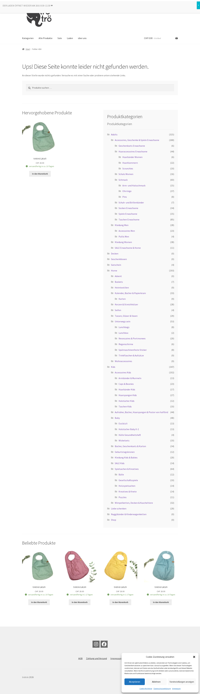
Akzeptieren (134, 681)
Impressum (176, 688)
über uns (82, 38)
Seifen (118, 310)
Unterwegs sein (122, 321)
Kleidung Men (121, 225)
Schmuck (123, 179)
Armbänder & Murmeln (130, 378)
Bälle (121, 474)
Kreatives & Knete (128, 491)
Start (28, 49)
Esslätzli (123, 423)
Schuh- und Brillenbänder (131, 202)
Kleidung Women (123, 242)
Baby (117, 417)
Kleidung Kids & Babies (126, 457)
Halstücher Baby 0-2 (129, 429)
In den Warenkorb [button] (40, 173)
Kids (113, 366)
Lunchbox (123, 332)
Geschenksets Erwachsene (132, 145)
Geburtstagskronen (125, 451)
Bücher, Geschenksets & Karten (130, 446)
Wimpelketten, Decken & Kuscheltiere (134, 502)
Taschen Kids (125, 406)
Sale (60, 38)
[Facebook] (104, 644)
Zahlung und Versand (96, 658)
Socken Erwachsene (128, 208)
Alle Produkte (45, 38)
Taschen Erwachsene (129, 219)
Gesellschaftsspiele (128, 480)
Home (114, 270)
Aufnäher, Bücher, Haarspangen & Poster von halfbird (141, 412)
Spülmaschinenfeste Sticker (133, 349)
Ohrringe (126, 191)
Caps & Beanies (126, 383)
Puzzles (123, 497)
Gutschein (116, 264)
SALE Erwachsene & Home (128, 247)
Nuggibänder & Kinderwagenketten (128, 514)
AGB (80, 658)
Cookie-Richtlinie (146, 688)
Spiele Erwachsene (128, 213)
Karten (122, 298)
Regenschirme (126, 344)
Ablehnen (156, 681)
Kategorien (28, 38)
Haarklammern (130, 162)
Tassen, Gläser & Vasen (126, 315)
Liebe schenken (118, 508)
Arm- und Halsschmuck (133, 185)
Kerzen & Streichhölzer (126, 304)
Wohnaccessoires (123, 361)
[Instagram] (96, 644)
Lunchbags (124, 327)
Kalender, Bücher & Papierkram (130, 293)
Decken (114, 253)
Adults (114, 134)
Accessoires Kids (123, 372)
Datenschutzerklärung (162, 688)
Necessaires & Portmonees (132, 338)
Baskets (119, 281)
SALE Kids (119, 463)
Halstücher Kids (126, 400)
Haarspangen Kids (128, 395)
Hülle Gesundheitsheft (130, 434)
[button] (194, 656)
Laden (70, 38)
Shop (113, 519)
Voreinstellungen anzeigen (182, 681)
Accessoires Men (127, 230)
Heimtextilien (122, 287)
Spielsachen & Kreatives (127, 468)
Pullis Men (124, 236)
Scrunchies (127, 168)
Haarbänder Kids (127, 389)
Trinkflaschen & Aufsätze (131, 355)
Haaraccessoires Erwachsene (133, 151)
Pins (124, 196)
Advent (118, 276)
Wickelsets (124, 440)
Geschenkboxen (119, 259)
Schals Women (126, 174)
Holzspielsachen (127, 485)
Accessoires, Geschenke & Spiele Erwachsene (137, 140)
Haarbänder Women (132, 157)
